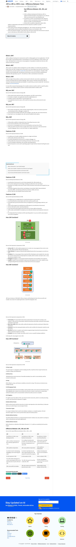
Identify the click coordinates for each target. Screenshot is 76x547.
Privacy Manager (61, 543)
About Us (9, 521)
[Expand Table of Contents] (27, 36)
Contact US (9, 523)
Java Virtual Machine (14, 83)
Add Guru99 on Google (32, 6)
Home (16, 1)
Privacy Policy (34, 543)
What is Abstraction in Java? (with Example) (16, 166)
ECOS (8, 532)
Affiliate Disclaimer (42, 543)
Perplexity (14, 473)
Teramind (9, 533)
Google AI (25, 473)
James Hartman (12, 6)
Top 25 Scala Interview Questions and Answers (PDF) (18, 170)
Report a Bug (27, 477)
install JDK (22, 70)
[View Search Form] (68, 1)
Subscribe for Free (45, 505)
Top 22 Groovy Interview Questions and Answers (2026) (18, 172)
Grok (20, 473)
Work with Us (10, 524)
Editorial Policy (53, 543)
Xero (8, 537)
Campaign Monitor (11, 536)
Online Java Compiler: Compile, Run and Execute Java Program (20, 168)
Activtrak (9, 535)
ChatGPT (9, 473)
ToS (48, 543)
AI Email (64, 1)
